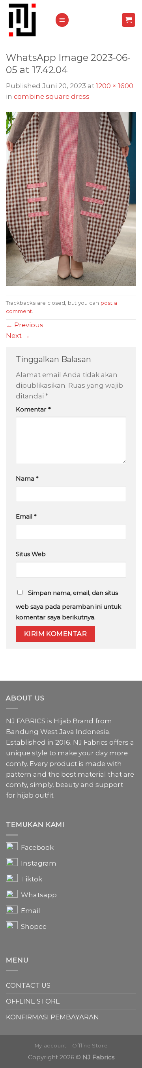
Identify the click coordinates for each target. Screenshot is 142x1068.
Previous (24, 325)
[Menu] (62, 19)
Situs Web (31, 554)
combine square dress (52, 96)
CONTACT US (28, 985)
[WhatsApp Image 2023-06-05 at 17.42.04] (71, 198)
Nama (27, 478)
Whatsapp (37, 895)
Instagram (37, 863)
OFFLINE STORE (33, 1001)
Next (18, 336)
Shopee (32, 926)
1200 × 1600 (114, 86)
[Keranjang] (129, 19)
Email (26, 516)
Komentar (33, 409)
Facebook (36, 847)
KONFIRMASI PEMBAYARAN (52, 1017)
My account (51, 1046)
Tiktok (30, 879)
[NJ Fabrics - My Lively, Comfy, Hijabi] (24, 20)
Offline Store (89, 1046)
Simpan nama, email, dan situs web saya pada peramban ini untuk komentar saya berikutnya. (68, 605)
